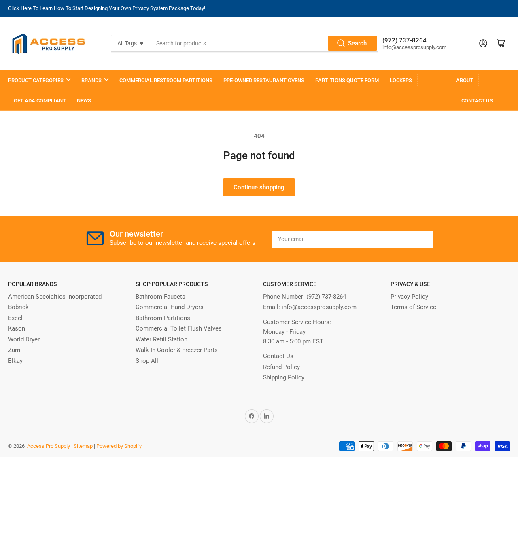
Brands (91, 80)
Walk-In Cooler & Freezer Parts (177, 350)
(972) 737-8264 (326, 296)
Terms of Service (413, 307)
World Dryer (24, 339)
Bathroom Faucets (160, 296)
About (464, 80)
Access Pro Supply (48, 446)
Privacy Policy (409, 296)
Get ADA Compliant (40, 100)
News (84, 100)
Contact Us (477, 100)
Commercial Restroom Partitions (165, 80)
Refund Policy (281, 367)
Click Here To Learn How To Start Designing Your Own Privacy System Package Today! (106, 8)
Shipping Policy (283, 377)
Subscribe (408, 239)
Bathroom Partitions (163, 318)
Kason (16, 328)
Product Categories (36, 80)
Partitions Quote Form (347, 80)
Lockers (401, 80)
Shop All (147, 361)
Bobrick (18, 307)
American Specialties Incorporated (55, 296)
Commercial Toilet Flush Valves (179, 328)
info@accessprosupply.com (319, 307)
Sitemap (83, 446)
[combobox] (264, 43)
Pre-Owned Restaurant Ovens (263, 80)
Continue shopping (259, 187)
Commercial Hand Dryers (170, 307)
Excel (15, 318)
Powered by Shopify (119, 446)
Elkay (15, 361)
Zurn (14, 350)
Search (357, 43)
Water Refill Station (161, 339)
